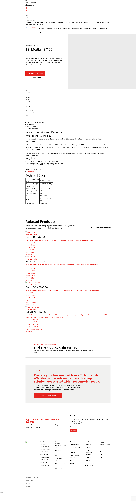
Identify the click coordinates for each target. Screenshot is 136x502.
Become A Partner (105, 444)
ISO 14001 (29, 486)
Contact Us (103, 28)
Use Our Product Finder (100, 227)
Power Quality (45, 454)
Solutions (41, 28)
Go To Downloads (34, 77)
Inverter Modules (61, 461)
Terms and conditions (33, 477)
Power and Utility (75, 455)
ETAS (27, 18)
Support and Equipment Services (89, 452)
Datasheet (30, 171)
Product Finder (60, 469)
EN (26, 7)
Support (28, 15)
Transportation (75, 447)
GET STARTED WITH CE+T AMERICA (35, 73)
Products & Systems (53, 28)
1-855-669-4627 (31, 20)
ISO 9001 (28, 483)
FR (26, 9)
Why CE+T (89, 444)
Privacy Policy (30, 480)
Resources (87, 28)
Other (72, 463)
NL (26, 14)
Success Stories (77, 28)
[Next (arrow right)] (2, 492)
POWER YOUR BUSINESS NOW (48, 395)
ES (26, 11)
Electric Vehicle (75, 444)
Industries (66, 28)
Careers (88, 460)
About (95, 28)
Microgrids (44, 462)
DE (26, 12)
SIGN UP (73, 430)
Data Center (74, 458)
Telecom (73, 461)
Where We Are (90, 466)
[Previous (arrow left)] (0, 492)
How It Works (45, 465)
